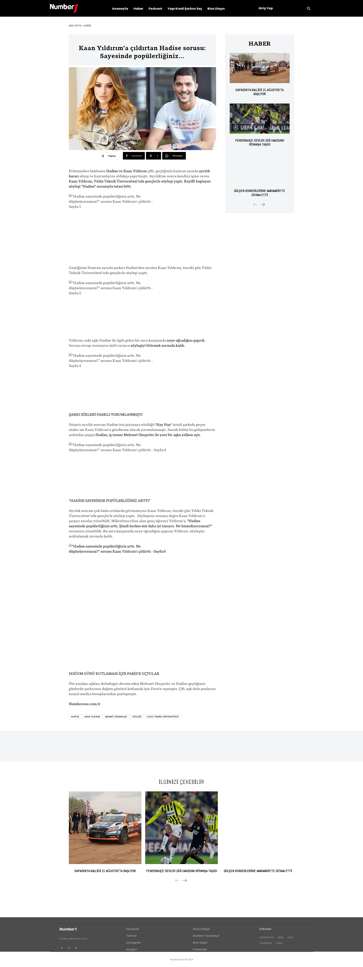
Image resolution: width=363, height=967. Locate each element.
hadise (75, 716)
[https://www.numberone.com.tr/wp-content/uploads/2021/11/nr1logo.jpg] (64, 8)
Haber (87, 25)
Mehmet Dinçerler (116, 716)
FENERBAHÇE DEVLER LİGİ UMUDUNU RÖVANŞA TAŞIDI (259, 142)
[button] (308, 8)
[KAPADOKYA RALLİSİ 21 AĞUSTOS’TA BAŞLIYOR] (260, 68)
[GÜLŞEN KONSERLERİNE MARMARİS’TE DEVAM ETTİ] (260, 169)
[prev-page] (255, 204)
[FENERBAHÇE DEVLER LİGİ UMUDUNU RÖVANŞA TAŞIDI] (260, 119)
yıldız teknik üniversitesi (163, 716)
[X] (76, 948)
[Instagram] (69, 948)
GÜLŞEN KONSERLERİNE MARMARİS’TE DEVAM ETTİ (259, 192)
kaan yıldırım (92, 716)
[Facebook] (61, 948)
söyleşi (137, 716)
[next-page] (262, 204)
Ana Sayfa (75, 25)
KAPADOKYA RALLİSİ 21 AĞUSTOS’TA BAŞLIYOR (260, 92)
